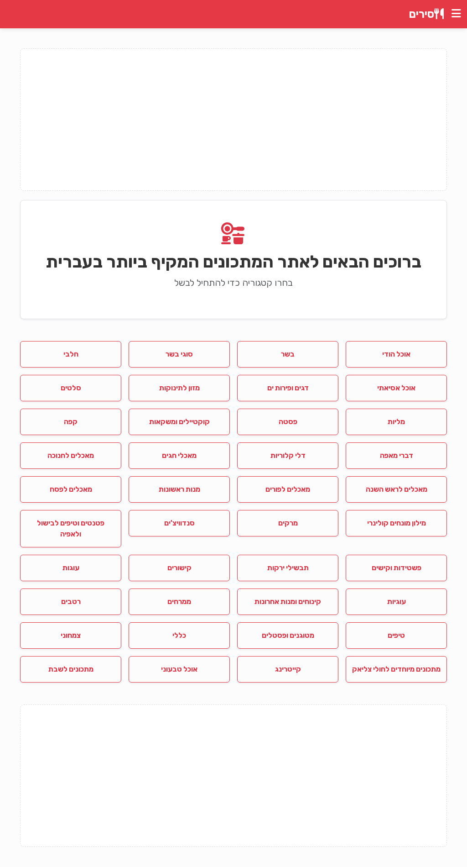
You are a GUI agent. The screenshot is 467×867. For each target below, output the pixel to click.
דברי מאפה (396, 455)
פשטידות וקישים (396, 567)
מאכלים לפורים (287, 489)
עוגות (70, 567)
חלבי (70, 354)
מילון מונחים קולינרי (396, 523)
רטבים (71, 601)
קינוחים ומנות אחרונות (287, 601)
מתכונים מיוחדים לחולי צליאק (396, 669)
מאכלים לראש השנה (396, 489)
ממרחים (179, 601)
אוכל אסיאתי (396, 388)
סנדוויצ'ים (179, 523)
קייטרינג (288, 669)
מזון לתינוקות (179, 388)
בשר (288, 354)
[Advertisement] (233, 120)
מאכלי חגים (179, 455)
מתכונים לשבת (70, 669)
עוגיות (396, 601)
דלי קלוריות (288, 455)
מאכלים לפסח (71, 489)
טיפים (396, 635)
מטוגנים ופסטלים (288, 635)
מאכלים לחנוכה (70, 455)
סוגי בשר (179, 354)
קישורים (179, 567)
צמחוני (71, 635)
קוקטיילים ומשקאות (179, 421)
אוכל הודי (396, 354)
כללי (179, 635)
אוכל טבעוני (179, 669)
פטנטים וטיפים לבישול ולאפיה (70, 528)
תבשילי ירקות (288, 567)
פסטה (288, 421)
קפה (71, 421)
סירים (421, 14)
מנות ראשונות (179, 489)
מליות (396, 421)
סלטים (71, 388)
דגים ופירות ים (288, 388)
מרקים (288, 523)
